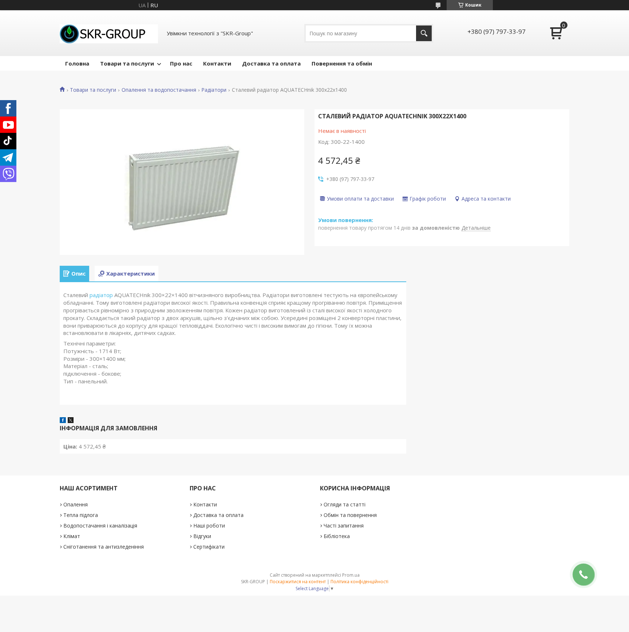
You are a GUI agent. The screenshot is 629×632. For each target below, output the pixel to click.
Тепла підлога (80, 514)
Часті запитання (344, 525)
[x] (71, 420)
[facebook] (63, 420)
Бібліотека (337, 536)
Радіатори (213, 90)
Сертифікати (209, 546)
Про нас (181, 63)
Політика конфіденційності (359, 581)
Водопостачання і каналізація (100, 525)
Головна (77, 63)
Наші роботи (209, 525)
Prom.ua (351, 575)
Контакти (217, 63)
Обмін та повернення (350, 514)
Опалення (75, 504)
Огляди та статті (344, 504)
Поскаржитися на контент (298, 581)
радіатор (101, 295)
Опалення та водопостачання (159, 90)
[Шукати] (424, 33)
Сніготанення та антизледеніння (103, 546)
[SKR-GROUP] (109, 33)
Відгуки (202, 536)
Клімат (71, 536)
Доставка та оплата (271, 63)
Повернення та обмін (342, 63)
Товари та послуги (127, 63)
